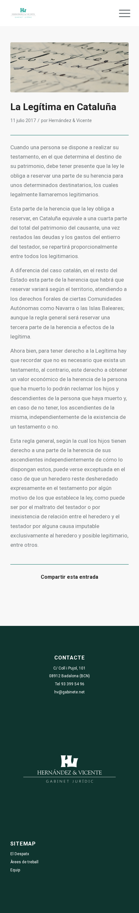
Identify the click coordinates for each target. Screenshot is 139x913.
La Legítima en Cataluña (63, 106)
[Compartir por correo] (113, 596)
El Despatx (19, 854)
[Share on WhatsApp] (55, 596)
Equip (15, 870)
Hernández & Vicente (70, 120)
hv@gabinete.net (69, 692)
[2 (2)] (69, 67)
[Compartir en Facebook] (25, 596)
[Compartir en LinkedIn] (84, 596)
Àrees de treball (24, 862)
